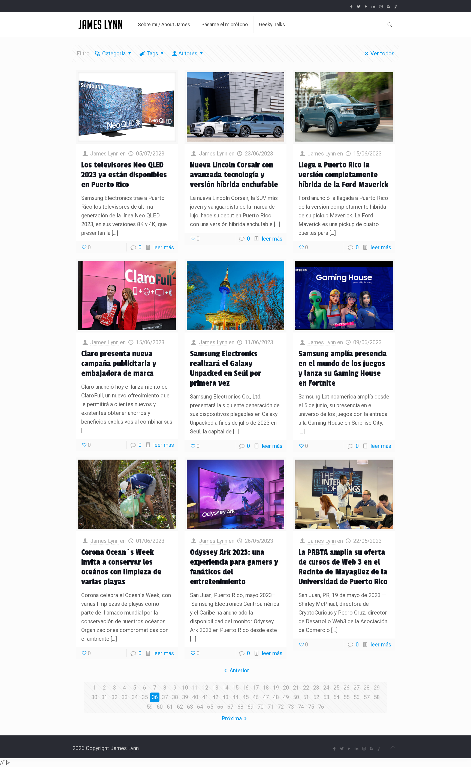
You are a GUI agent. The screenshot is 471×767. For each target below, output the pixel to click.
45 (246, 697)
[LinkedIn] (373, 6)
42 (215, 697)
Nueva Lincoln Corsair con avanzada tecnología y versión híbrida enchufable (234, 175)
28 (367, 687)
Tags (152, 53)
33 (125, 697)
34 (135, 697)
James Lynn (104, 153)
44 (235, 697)
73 (291, 706)
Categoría (114, 53)
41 (205, 697)
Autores (187, 53)
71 (271, 706)
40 (195, 697)
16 (246, 687)
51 (306, 697)
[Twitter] (359, 6)
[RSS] (388, 6)
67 (230, 706)
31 (104, 697)
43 (225, 697)
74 (301, 706)
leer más (163, 247)
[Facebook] (351, 6)
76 (321, 706)
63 (190, 706)
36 (155, 697)
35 (145, 697)
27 (357, 687)
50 (296, 697)
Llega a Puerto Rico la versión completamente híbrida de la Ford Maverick (343, 175)
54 (336, 697)
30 (94, 697)
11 (195, 687)
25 (336, 687)
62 (180, 706)
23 (316, 687)
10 (185, 687)
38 (175, 697)
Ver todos (382, 53)
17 (256, 687)
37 (165, 697)
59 (150, 706)
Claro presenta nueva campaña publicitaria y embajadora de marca (118, 363)
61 (170, 706)
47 (266, 697)
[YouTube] (366, 6)
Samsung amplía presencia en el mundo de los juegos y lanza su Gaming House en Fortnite (342, 368)
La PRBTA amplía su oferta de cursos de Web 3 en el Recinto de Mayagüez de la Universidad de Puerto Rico (342, 567)
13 (215, 687)
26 (346, 687)
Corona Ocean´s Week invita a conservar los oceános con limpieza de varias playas (121, 567)
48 (276, 697)
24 (326, 687)
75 (311, 706)
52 (316, 697)
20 (286, 687)
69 (250, 706)
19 (276, 687)
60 (160, 706)
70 (261, 706)
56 (357, 697)
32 (114, 697)
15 (235, 687)
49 (286, 697)
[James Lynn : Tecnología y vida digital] (101, 24)
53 (326, 697)
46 (256, 697)
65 (210, 706)
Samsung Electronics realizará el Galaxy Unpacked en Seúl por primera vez (225, 368)
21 (296, 687)
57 (367, 697)
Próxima (232, 718)
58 (377, 697)
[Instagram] (381, 6)
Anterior (239, 670)
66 (220, 706)
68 (240, 706)
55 (346, 697)
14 (225, 687)
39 (185, 697)
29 (377, 687)
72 (281, 706)
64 (200, 706)
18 (266, 687)
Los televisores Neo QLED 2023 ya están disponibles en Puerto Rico (124, 175)
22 (306, 687)
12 (205, 687)
